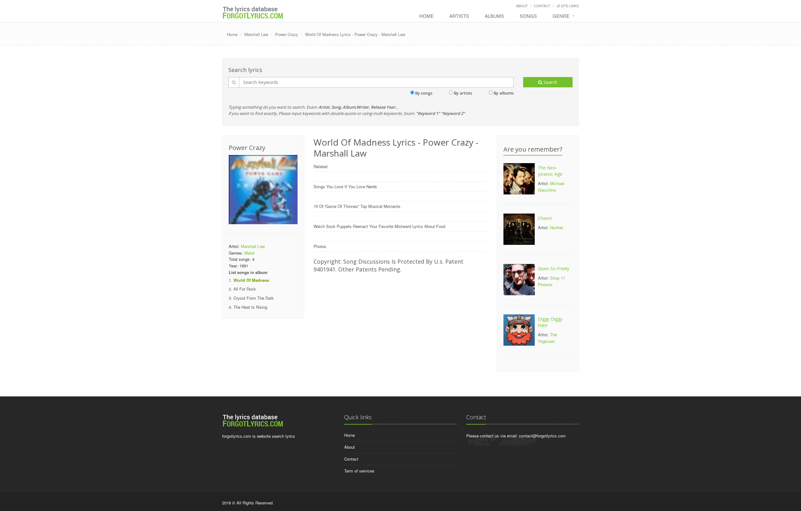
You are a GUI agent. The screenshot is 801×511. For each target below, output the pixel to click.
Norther (556, 227)
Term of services (359, 471)
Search (549, 82)
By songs (423, 93)
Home (426, 16)
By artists (463, 93)
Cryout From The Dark (253, 298)
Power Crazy (286, 34)
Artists (459, 16)
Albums (494, 16)
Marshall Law (256, 34)
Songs (528, 16)
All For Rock (244, 289)
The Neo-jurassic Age (550, 171)
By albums (504, 93)
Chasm (545, 218)
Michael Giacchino (551, 186)
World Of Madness (251, 280)
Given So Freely (553, 268)
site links (569, 5)
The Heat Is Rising (250, 307)
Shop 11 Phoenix (551, 281)
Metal (249, 253)
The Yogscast (547, 338)
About (522, 5)
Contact (542, 5)
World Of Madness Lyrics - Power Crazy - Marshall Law (355, 34)
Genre (561, 16)
